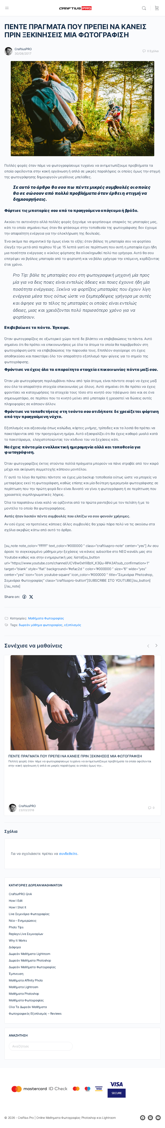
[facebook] (142, 1117)
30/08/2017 (23, 53)
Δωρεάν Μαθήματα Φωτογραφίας (32, 967)
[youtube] (158, 1117)
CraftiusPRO (23, 49)
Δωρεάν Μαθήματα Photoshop (30, 960)
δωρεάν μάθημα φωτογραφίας (41, 625)
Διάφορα (15, 947)
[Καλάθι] (157, 8)
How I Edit (16, 900)
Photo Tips (16, 927)
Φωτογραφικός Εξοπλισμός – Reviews (35, 1013)
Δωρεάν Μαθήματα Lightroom (29, 954)
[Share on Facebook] (24, 596)
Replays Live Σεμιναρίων (26, 934)
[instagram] (150, 1117)
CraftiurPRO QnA (20, 894)
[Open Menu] (6, 7)
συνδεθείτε (68, 853)
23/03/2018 (26, 810)
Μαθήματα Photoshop (24, 993)
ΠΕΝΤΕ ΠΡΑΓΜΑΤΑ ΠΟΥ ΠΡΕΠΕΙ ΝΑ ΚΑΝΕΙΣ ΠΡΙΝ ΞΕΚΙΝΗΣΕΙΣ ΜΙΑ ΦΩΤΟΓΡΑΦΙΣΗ (75, 756)
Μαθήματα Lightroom (23, 987)
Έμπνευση (16, 973)
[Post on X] (31, 596)
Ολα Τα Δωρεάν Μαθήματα (28, 1007)
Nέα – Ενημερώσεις (22, 920)
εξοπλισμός (72, 625)
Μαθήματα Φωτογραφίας (46, 618)
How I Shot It (17, 907)
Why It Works (18, 940)
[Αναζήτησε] (145, 8)
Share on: (12, 597)
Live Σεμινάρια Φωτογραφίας (29, 914)
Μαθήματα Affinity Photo (26, 980)
